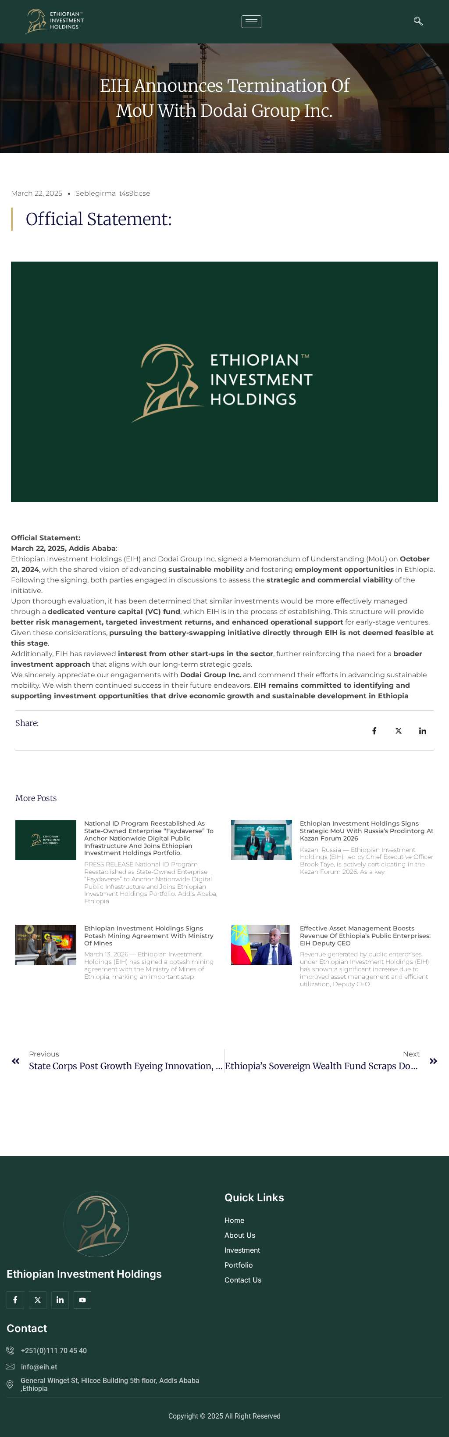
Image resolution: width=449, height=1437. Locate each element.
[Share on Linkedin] (422, 730)
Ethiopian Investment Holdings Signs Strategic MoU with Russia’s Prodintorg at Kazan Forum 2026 (367, 830)
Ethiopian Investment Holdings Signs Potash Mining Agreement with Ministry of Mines (149, 935)
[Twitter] (37, 1300)
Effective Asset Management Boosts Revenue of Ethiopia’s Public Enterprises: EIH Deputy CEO (365, 935)
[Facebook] (15, 1300)
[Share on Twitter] (398, 730)
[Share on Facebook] (374, 730)
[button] (418, 22)
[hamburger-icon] (251, 21)
